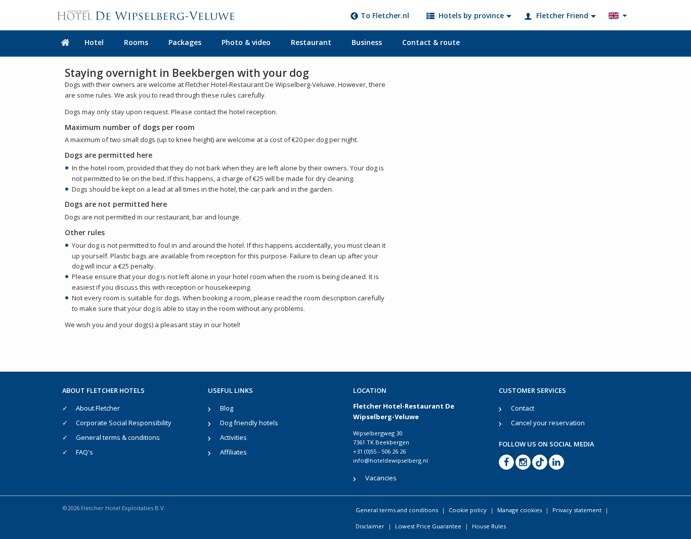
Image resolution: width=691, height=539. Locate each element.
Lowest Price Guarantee (428, 526)
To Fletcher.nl (385, 15)
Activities (233, 437)
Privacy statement (576, 510)
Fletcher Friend (562, 15)
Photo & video (246, 42)
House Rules (489, 526)
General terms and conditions (397, 510)
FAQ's (84, 452)
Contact (522, 408)
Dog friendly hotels (249, 422)
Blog (226, 408)
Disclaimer (370, 526)
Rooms (136, 42)
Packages (184, 42)
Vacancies (381, 477)
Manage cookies (519, 510)
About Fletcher (98, 408)
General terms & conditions (118, 437)
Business (367, 42)
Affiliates (233, 452)
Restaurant (311, 42)
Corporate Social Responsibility (123, 422)
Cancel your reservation (548, 422)
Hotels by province (471, 15)
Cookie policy (468, 510)
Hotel (94, 42)
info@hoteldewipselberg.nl (390, 460)
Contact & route (431, 42)
